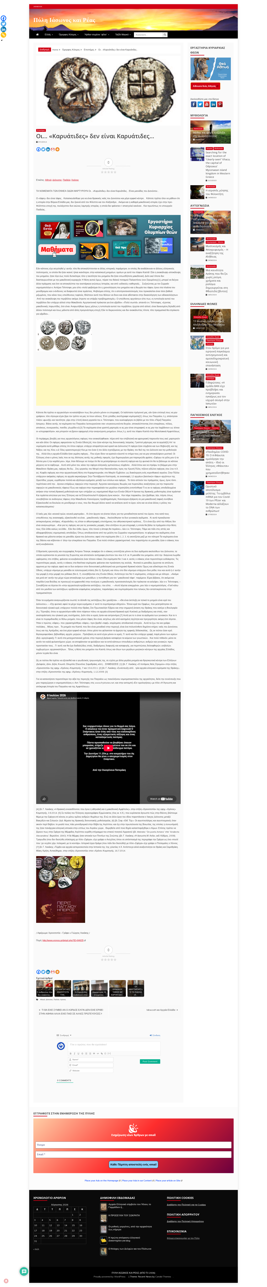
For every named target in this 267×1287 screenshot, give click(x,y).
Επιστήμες (41, 130)
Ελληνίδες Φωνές (203, 304)
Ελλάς (48, 34)
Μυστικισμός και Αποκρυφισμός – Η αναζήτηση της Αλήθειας (217, 251)
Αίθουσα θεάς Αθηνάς (204, 86)
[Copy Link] (3, 35)
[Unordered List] (90, 1053)
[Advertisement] (108, 386)
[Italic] (74, 1053)
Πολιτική (210, 344)
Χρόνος (75, 180)
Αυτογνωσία (199, 205)
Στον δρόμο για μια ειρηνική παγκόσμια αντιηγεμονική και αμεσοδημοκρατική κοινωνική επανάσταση (218, 356)
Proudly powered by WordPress (110, 1276)
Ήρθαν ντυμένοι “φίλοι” (96, 34)
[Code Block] (98, 1053)
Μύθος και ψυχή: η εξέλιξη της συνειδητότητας (209, 134)
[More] (57, 149)
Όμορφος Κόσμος (67, 34)
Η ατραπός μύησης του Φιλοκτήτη (217, 192)
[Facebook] (38, 149)
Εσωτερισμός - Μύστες (215, 242)
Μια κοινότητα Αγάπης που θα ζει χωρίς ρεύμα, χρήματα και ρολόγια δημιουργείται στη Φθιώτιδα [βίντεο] (217, 280)
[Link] (102, 1053)
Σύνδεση (156, 1035)
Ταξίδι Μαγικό (122, 34)
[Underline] (78, 1053)
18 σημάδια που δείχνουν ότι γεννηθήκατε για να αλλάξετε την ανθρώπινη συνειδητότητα (208, 221)
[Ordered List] (86, 1053)
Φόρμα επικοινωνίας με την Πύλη (183, 1238)
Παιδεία (66, 180)
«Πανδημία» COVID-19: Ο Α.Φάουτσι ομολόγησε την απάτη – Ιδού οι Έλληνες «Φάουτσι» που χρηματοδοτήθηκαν (217, 462)
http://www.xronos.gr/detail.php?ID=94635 (63, 940)
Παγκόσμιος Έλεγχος (214, 340)
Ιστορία (209, 148)
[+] (109, 1053)
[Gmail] (53, 149)
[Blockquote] (94, 1053)
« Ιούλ (36, 1249)
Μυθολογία (199, 115)
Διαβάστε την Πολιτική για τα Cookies (186, 1204)
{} (105, 1053)
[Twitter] (43, 149)
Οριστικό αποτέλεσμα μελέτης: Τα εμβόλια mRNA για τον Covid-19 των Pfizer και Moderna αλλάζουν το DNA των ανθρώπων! (218, 499)
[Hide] (2, 40)
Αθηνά (48, 180)
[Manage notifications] (6, 1281)
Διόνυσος (57, 180)
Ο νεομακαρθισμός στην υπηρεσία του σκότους (207, 433)
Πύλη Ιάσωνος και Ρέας (64, 19)
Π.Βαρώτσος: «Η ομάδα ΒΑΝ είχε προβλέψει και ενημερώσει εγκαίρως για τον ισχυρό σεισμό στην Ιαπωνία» (218, 393)
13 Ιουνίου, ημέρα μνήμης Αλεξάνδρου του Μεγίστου (209, 322)
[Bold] (71, 1053)
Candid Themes (163, 1276)
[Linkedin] (48, 149)
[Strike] (82, 1053)
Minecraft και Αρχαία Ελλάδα (161, 1009)
